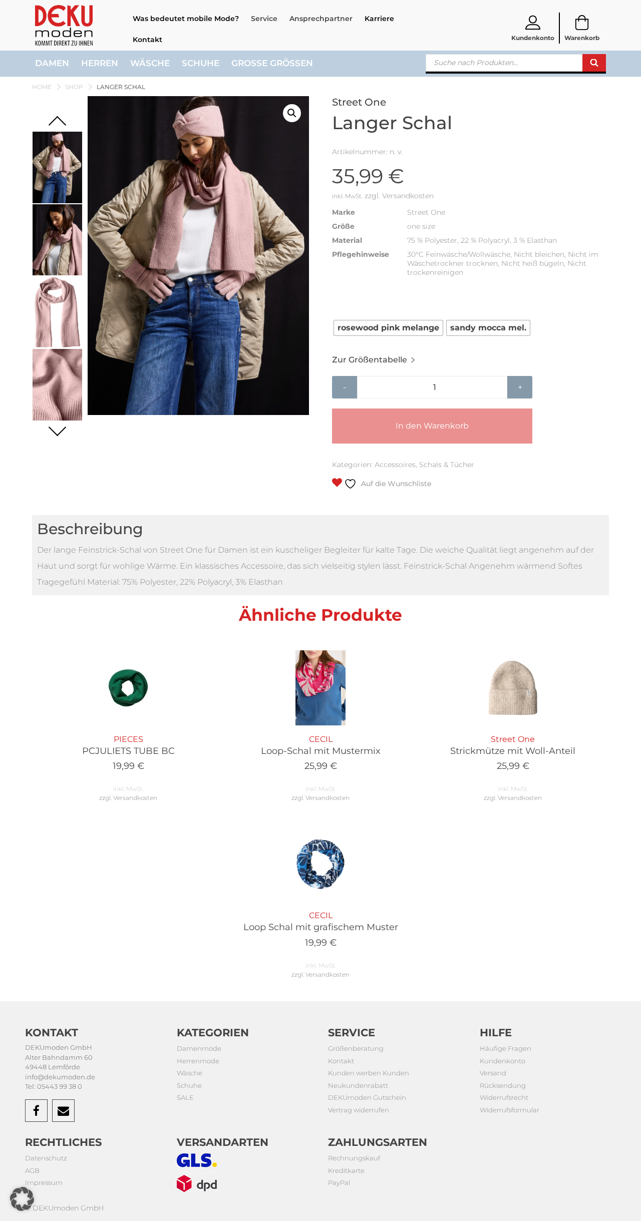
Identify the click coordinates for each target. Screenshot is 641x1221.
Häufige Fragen (505, 1048)
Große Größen (272, 63)
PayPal (339, 1182)
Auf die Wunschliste (395, 483)
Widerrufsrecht (504, 1097)
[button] (292, 113)
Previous (57, 125)
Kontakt (147, 39)
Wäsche (150, 63)
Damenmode (199, 1048)
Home (42, 87)
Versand (493, 1073)
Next (57, 427)
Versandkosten (408, 195)
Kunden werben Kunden (368, 1073)
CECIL (321, 752)
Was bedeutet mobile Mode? (186, 18)
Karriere (379, 18)
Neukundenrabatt (358, 1085)
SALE (185, 1097)
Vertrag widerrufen (358, 1110)
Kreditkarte (346, 1170)
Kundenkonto (502, 1061)
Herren (99, 63)
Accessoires (395, 464)
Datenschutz (46, 1158)
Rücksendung (503, 1085)
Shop (74, 87)
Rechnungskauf (354, 1158)
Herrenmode (198, 1061)
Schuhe (200, 63)
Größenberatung (356, 1048)
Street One (512, 752)
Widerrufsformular (509, 1110)
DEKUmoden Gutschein (367, 1097)
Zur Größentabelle (369, 359)
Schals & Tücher (446, 464)
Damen (52, 63)
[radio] (388, 327)
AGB (32, 1170)
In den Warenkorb (432, 426)
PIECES (128, 752)
